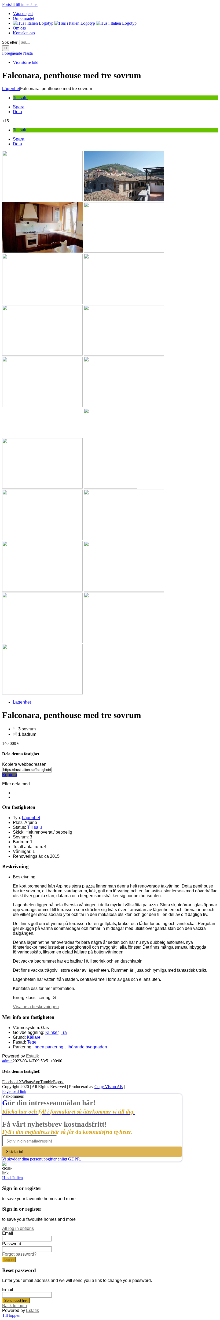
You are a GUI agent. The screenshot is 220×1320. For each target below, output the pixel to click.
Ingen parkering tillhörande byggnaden (70, 1047)
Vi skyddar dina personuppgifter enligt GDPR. (41, 1159)
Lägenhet (11, 88)
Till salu (20, 97)
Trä (64, 1032)
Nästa (28, 53)
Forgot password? (19, 1254)
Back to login (14, 1305)
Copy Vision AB (108, 1086)
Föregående (12, 53)
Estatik (32, 1056)
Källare (34, 1037)
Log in (9, 1260)
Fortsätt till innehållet (20, 4)
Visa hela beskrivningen (36, 1006)
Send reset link (16, 1301)
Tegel (32, 1042)
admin (7, 1061)
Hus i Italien (12, 1177)
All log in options (18, 1228)
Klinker (51, 1032)
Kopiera (9, 774)
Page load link (14, 1091)
